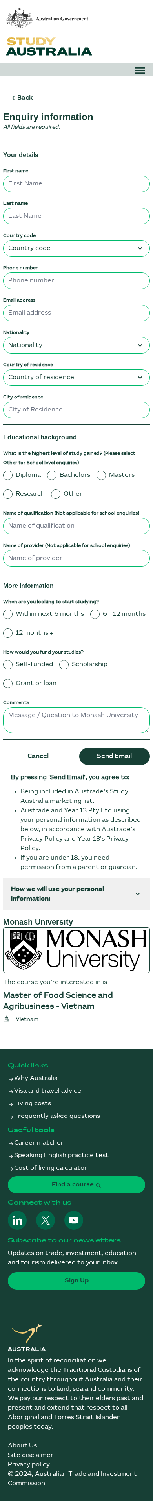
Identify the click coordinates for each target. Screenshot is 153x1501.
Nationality (16, 332)
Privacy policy (29, 1464)
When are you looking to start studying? (51, 601)
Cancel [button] (38, 756)
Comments (16, 702)
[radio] (8, 475)
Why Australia (36, 1078)
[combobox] (76, 248)
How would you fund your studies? (43, 652)
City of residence (23, 397)
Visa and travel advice (47, 1091)
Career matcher (39, 1143)
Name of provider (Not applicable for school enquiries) (66, 545)
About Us (22, 1445)
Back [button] (25, 98)
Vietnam (27, 1019)
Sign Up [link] (77, 1280)
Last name (15, 203)
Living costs (32, 1103)
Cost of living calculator (50, 1168)
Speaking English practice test (61, 1155)
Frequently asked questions (57, 1116)
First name (15, 171)
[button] (140, 70)
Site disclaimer (30, 1455)
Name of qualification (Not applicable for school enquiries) (71, 513)
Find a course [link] (73, 1184)
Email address (19, 300)
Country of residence (28, 364)
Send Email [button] (114, 756)
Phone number (20, 268)
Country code (19, 235)
